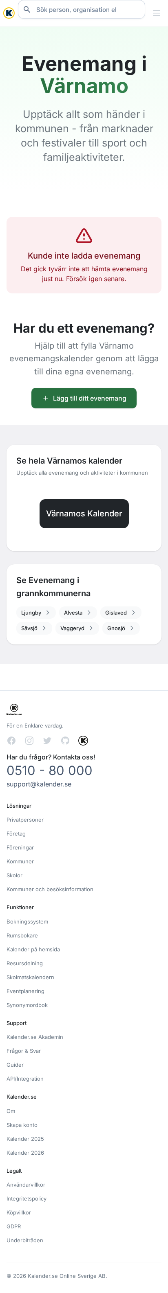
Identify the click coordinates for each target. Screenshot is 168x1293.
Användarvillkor (26, 1184)
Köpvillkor (19, 1212)
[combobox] (81, 9)
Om (11, 1111)
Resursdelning (25, 963)
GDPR (14, 1226)
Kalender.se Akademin (35, 1037)
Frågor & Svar (24, 1050)
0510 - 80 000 (50, 770)
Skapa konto (22, 1125)
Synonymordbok (27, 1005)
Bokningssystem (27, 921)
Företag (16, 833)
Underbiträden (25, 1240)
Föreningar (20, 847)
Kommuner (20, 861)
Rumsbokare (22, 935)
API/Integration (25, 1078)
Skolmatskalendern (30, 977)
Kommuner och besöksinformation (50, 889)
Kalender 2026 (25, 1152)
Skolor (14, 875)
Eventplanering (25, 991)
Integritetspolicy (26, 1198)
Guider (15, 1064)
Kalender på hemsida (33, 949)
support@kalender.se (39, 784)
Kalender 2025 (25, 1138)
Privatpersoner (25, 819)
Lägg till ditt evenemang (89, 398)
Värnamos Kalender (84, 513)
